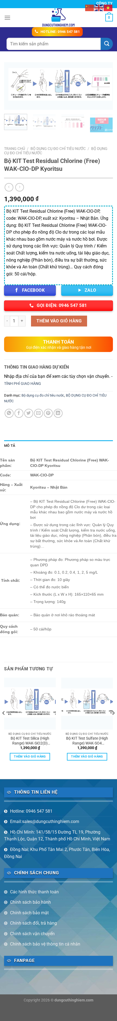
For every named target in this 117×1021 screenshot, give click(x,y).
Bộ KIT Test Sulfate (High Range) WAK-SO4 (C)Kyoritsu (87, 741)
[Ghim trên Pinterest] (48, 413)
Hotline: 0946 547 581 (31, 811)
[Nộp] (107, 44)
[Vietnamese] (108, 7)
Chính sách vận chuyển (32, 933)
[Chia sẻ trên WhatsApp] (9, 413)
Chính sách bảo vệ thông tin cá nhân (45, 944)
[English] (99, 7)
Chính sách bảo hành (30, 902)
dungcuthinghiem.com (73, 1000)
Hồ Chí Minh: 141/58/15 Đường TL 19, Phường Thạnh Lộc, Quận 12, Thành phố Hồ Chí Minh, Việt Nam (57, 836)
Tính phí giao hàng (22, 383)
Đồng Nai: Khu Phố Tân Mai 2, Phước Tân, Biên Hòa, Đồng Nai (57, 853)
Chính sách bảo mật (29, 912)
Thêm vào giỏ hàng (59, 320)
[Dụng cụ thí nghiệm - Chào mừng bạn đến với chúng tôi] (59, 17)
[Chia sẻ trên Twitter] (28, 413)
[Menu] (7, 17)
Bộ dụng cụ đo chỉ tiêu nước (42, 395)
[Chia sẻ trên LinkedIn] (58, 413)
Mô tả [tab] (9, 446)
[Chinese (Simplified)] (89, 7)
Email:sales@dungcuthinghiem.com (44, 821)
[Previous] (13, 86)
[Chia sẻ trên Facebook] (18, 413)
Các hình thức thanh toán (34, 891)
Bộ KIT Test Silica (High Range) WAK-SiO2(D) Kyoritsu (30, 741)
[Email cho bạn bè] (38, 413)
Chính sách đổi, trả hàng (33, 923)
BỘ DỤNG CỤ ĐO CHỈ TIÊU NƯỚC (58, 148)
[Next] (104, 86)
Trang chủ (14, 148)
